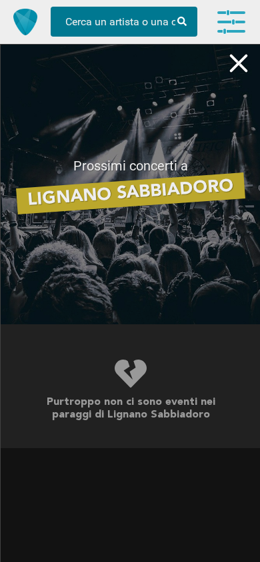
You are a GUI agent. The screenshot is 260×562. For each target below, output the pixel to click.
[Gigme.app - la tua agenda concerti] (25, 22)
